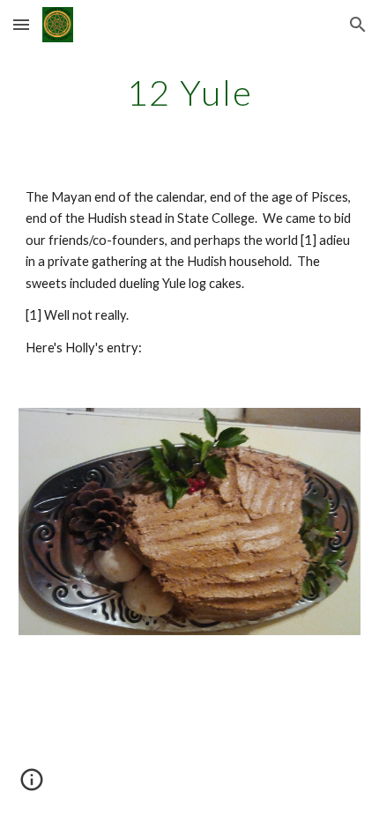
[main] (190, 92)
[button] (21, 24)
